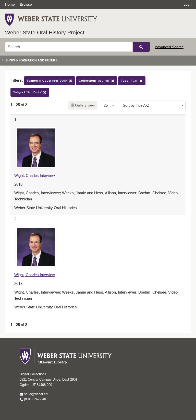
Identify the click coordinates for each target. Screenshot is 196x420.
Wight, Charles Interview (34, 175)
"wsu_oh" (95, 80)
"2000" (48, 80)
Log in (188, 4)
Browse (26, 4)
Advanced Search (169, 47)
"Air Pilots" (28, 92)
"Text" (130, 80)
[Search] (141, 47)
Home (10, 4)
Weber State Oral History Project (44, 32)
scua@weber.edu (36, 394)
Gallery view (84, 105)
